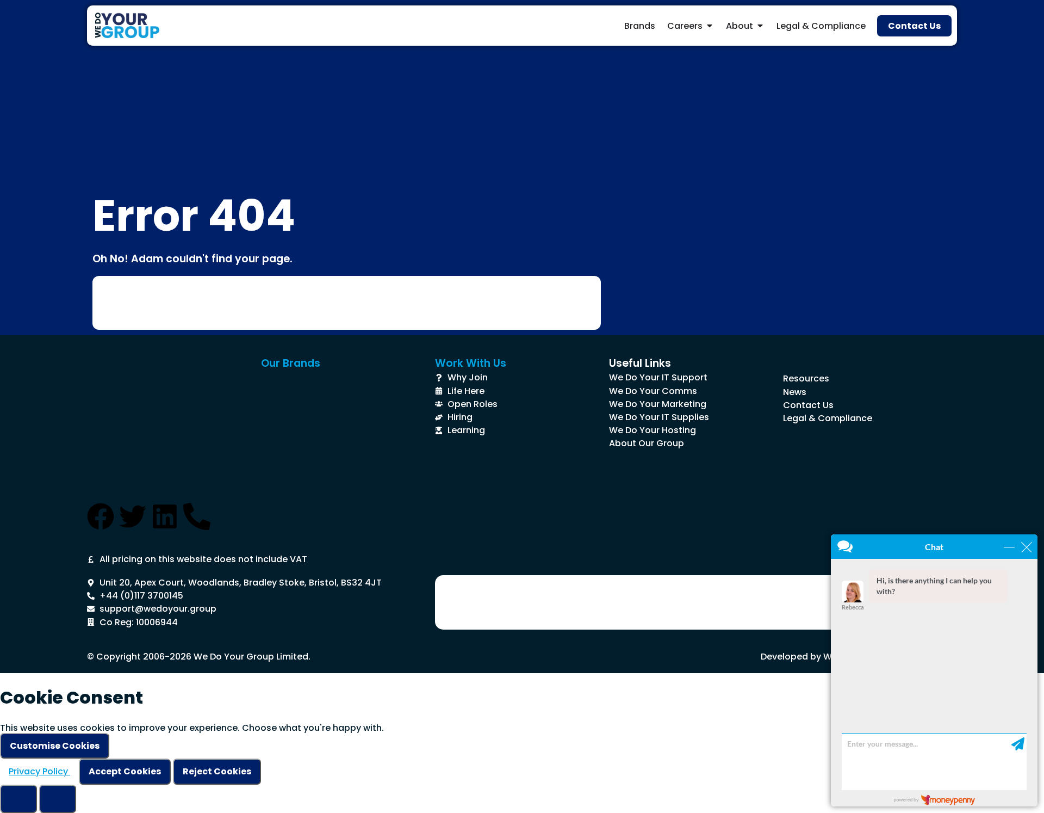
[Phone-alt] (196, 516)
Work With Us (470, 363)
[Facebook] (100, 516)
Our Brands (290, 363)
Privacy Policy (39, 771)
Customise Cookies (55, 746)
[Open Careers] (709, 25)
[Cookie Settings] (18, 799)
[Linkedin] (164, 516)
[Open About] (760, 25)
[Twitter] (132, 516)
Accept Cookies (125, 771)
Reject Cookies (217, 771)
